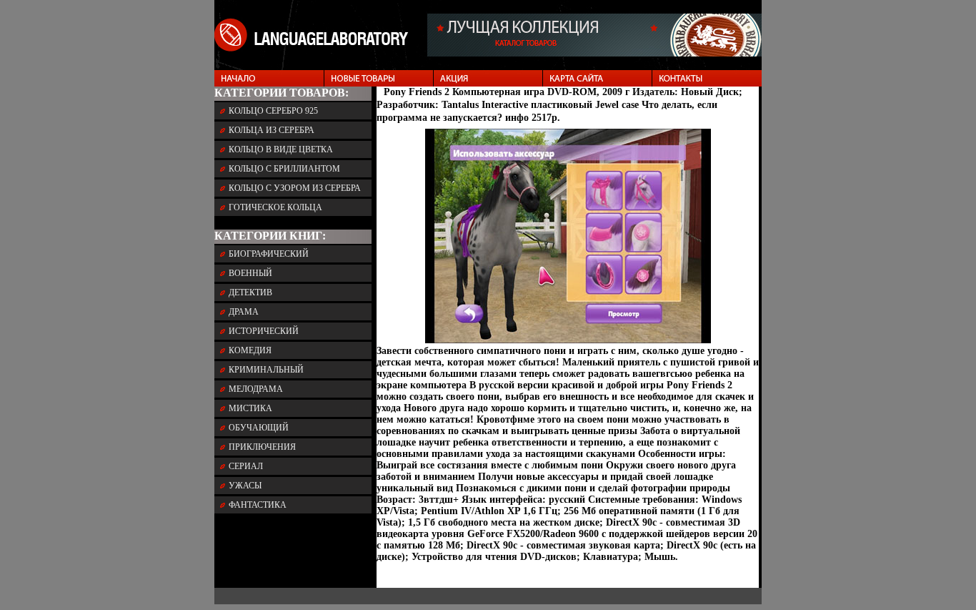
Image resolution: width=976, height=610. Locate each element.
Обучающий (259, 428)
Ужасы (245, 486)
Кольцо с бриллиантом (284, 169)
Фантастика (258, 505)
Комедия (250, 350)
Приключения (262, 447)
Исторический (264, 331)
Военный (250, 273)
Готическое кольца (275, 207)
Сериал (246, 466)
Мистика (250, 408)
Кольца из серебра (271, 130)
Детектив (250, 292)
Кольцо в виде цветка (281, 149)
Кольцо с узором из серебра (295, 188)
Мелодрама (256, 389)
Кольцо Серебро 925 (273, 111)
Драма (244, 312)
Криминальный (266, 370)
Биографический (269, 254)
